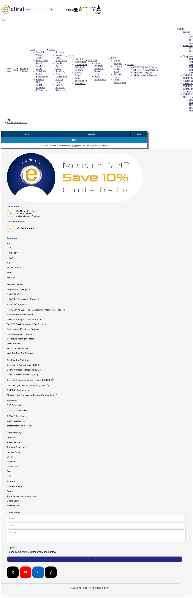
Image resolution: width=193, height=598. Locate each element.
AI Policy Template (142, 72)
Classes (186, 32)
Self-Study (41, 71)
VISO (9, 272)
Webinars (11, 461)
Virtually (75, 146)
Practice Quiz (40, 80)
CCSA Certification (17, 415)
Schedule (40, 52)
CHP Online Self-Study (81, 65)
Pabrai (10, 491)
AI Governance (14, 267)
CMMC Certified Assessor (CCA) (22, 374)
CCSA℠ (112, 58)
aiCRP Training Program (145, 67)
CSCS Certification (17, 410)
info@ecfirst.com (25, 228)
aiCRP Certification (16, 421)
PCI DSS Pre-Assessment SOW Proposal (26, 324)
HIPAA (10, 258)
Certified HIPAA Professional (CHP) (23, 365)
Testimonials (13, 505)
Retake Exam (78, 74)
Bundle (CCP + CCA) (39, 66)
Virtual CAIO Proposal (17, 348)
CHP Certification (15, 405)
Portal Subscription (42, 75)
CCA (52, 49)
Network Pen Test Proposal (20, 314)
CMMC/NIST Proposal (17, 294)
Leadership (12, 466)
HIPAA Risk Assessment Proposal (23, 299)
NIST (9, 263)
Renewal (79, 70)
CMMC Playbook (40, 86)
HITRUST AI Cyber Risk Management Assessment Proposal (36, 309)
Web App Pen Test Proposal (20, 353)
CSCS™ (92, 60)
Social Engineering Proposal (20, 339)
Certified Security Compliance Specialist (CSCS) (31, 379)
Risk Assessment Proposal (19, 334)
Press (9, 471)
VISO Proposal (14, 343)
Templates (188, 56)
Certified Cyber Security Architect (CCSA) (28, 385)
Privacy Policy (13, 452)
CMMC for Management (18, 390)
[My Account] (98, 7)
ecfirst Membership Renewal (20, 425)
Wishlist (70, 9)
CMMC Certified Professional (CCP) (24, 370)
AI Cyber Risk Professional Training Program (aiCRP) (32, 395)
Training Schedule (24, 70)
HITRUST (12, 252)
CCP (32, 49)
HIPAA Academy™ (15, 486)
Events (10, 457)
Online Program (98, 64)
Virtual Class (39, 56)
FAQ (9, 476)
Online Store (13, 501)
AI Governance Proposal (18, 289)
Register (97, 10)
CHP (71, 56)
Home (15, 70)
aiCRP (130, 64)
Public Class (42, 60)
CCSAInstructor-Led (17, 122)
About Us (11, 437)
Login (98, 13)
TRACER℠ (12, 277)
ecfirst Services (14, 442)
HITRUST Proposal (17, 304)
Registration (80, 61)
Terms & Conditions (16, 447)
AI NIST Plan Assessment (145, 70)
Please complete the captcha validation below (31, 552)
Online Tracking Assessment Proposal (25, 319)
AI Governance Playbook (145, 75)
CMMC (181, 29)
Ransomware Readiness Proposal (23, 329)
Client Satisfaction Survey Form (22, 496)
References (41, 90)
